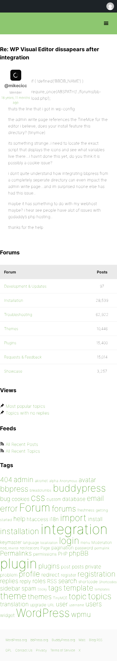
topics (99, 596)
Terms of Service (62, 650)
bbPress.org (9, 23)
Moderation (101, 542)
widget (7, 615)
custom (54, 499)
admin (23, 479)
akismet (41, 481)
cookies (20, 499)
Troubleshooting (18, 314)
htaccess (37, 519)
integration (74, 529)
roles (39, 580)
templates (102, 589)
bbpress (14, 489)
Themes (11, 328)
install (95, 519)
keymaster (10, 542)
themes (40, 596)
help (19, 519)
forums (64, 508)
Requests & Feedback (23, 357)
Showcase (13, 371)
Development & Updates (25, 286)
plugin (18, 563)
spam (28, 588)
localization (49, 543)
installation (19, 531)
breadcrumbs (40, 490)
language (31, 542)
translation (14, 604)
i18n (54, 519)
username (76, 605)
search (67, 581)
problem (8, 575)
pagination (62, 547)
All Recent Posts (22, 444)
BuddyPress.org (63, 640)
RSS (52, 581)
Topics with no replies (27, 413)
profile (29, 573)
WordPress (43, 613)
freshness (85, 510)
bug (5, 498)
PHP (62, 554)
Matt (82, 640)
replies (9, 580)
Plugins (10, 342)
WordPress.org (16, 640)
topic (78, 596)
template (78, 587)
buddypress (79, 488)
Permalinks (16, 553)
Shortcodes (108, 582)
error (9, 508)
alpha (53, 481)
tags (55, 588)
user (62, 604)
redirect (50, 574)
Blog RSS (95, 640)
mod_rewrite (9, 548)
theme (13, 595)
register (68, 575)
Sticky (42, 589)
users (93, 604)
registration (96, 573)
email (95, 498)
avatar (87, 480)
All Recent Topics (23, 451)
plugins (49, 566)
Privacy (41, 650)
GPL (8, 650)
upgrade (38, 604)
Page (45, 547)
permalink (101, 548)
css (38, 497)
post (65, 566)
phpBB (78, 553)
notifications (29, 548)
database (73, 499)
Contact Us (23, 650)
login (69, 540)
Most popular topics (25, 406)
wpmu (81, 614)
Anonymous (68, 481)
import (73, 517)
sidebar (10, 588)
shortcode (88, 581)
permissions (45, 554)
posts (78, 566)
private (93, 566)
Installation (13, 300)
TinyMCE (60, 598)
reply (25, 581)
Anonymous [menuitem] (110, 6)
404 (6, 480)
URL (51, 605)
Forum (34, 507)
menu (85, 542)
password (84, 547)
